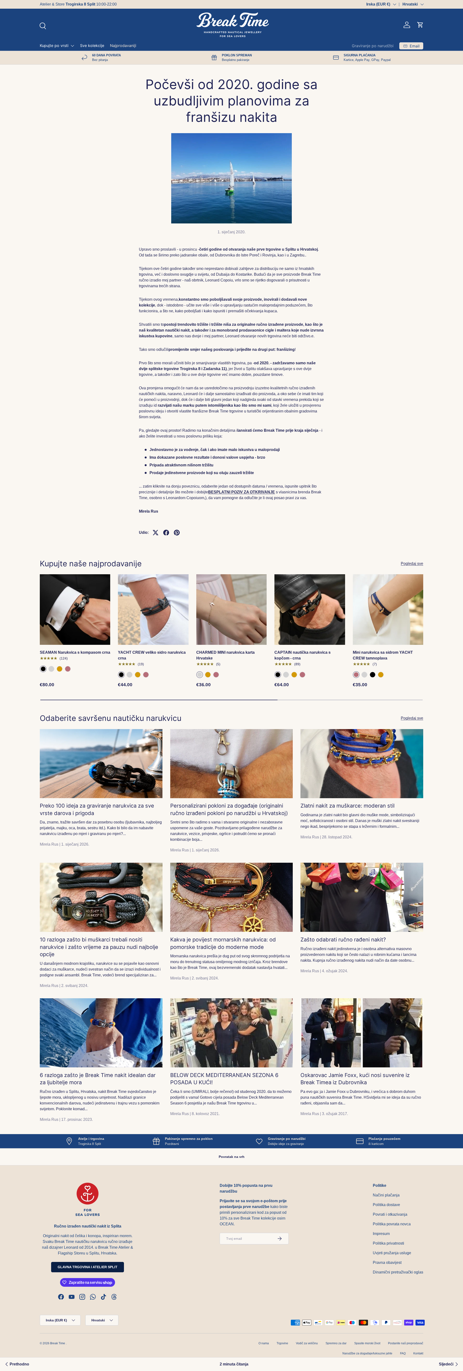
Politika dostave (386, 1205)
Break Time (57, 1343)
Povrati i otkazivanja (390, 1214)
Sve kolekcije (92, 45)
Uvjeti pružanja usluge (392, 1253)
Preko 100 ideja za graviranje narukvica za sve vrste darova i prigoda (97, 809)
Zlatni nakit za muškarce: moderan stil (347, 806)
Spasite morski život (367, 1343)
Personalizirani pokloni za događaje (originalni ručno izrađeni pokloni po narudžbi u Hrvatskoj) (229, 809)
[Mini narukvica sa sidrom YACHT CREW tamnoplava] (388, 609)
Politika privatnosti (388, 1243)
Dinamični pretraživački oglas (398, 1272)
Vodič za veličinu (307, 1343)
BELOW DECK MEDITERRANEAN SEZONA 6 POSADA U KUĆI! (224, 1079)
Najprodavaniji (123, 45)
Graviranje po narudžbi (373, 45)
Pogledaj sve (412, 563)
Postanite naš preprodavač (405, 1343)
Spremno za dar (336, 1343)
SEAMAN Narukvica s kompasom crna (75, 652)
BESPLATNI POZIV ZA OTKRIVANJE (241, 492)
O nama (264, 1343)
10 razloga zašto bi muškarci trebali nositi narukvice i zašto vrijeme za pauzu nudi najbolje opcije (99, 947)
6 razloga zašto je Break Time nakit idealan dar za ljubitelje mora (98, 1079)
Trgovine (282, 1343)
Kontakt (418, 1353)
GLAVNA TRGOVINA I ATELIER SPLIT (87, 1267)
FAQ (403, 1353)
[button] (420, 25)
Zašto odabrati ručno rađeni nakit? (343, 939)
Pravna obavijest (387, 1262)
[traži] (42, 25)
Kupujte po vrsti (54, 45)
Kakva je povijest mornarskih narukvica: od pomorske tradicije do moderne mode (223, 943)
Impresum (381, 1234)
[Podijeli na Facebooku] (166, 532)
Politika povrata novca (392, 1224)
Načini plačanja (386, 1195)
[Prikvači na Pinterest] (176, 532)
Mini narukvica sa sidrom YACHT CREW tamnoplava (383, 655)
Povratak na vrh (232, 1157)
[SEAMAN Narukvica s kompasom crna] (75, 609)
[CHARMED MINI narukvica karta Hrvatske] (231, 609)
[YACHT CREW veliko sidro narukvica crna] (153, 609)
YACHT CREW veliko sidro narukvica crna (152, 655)
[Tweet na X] (155, 532)
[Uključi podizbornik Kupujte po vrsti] (72, 46)
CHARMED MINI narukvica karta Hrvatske (225, 655)
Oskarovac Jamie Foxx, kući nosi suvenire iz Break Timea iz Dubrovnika (355, 1079)
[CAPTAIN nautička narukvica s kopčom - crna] (309, 609)
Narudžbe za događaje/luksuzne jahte (367, 1353)
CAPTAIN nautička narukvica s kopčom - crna (302, 655)
